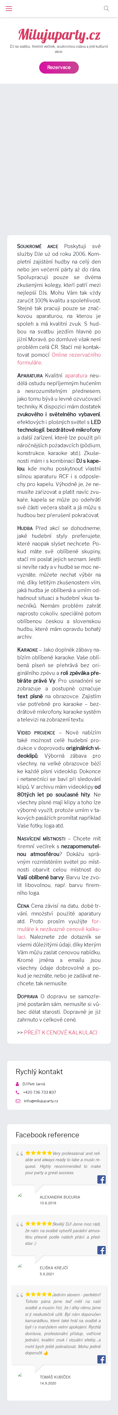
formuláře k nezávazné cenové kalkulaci (59, 929)
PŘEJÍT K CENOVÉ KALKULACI (60, 1033)
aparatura (76, 376)
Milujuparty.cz (59, 34)
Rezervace (59, 67)
